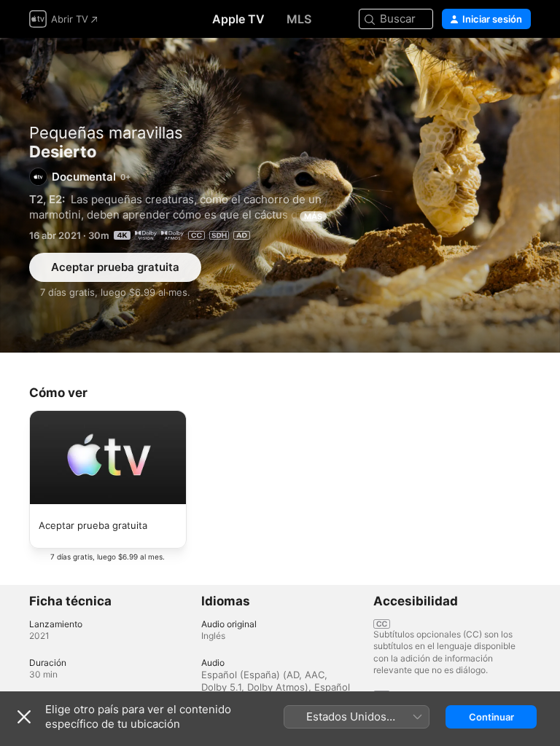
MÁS (313, 216)
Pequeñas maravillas (106, 132)
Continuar (491, 717)
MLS (299, 19)
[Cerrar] (24, 716)
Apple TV (238, 19)
